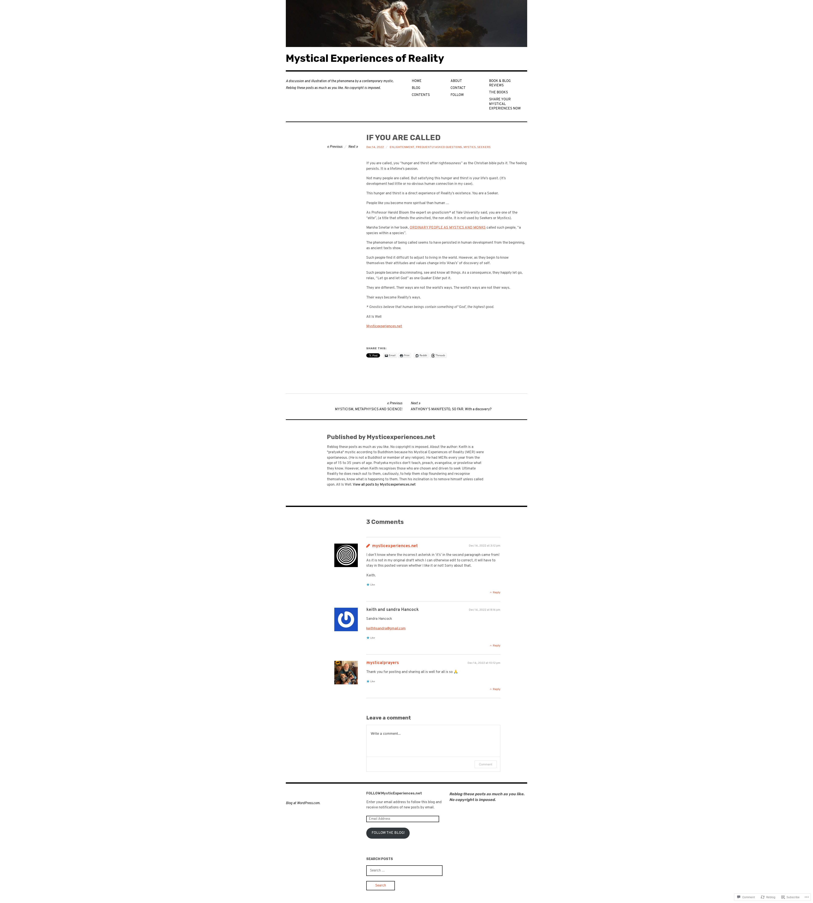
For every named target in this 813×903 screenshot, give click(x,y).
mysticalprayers (382, 663)
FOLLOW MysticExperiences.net (394, 793)
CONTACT (458, 88)
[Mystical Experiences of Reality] (406, 23)
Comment (485, 764)
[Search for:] (404, 870)
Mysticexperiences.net (384, 326)
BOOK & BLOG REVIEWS (500, 83)
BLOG (416, 88)
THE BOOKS (498, 92)
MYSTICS (469, 147)
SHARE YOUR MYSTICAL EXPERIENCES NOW (505, 104)
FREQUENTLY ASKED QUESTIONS (439, 147)
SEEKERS (484, 147)
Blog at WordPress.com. (303, 803)
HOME (417, 81)
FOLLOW (457, 95)
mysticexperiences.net (395, 546)
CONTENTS (421, 95)
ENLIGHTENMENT (402, 147)
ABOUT (456, 81)
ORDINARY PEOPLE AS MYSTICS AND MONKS (448, 227)
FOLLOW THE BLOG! (388, 833)
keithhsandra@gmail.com (386, 628)
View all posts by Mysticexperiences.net (384, 484)
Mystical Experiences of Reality (365, 58)
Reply (496, 592)
